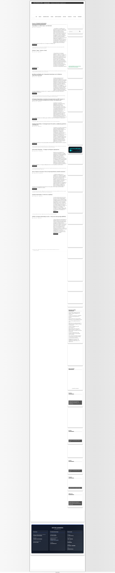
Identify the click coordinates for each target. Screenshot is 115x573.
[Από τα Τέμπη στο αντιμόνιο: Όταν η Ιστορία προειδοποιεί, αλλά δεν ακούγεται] (42, 174)
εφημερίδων (77, 388)
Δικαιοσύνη (47, 168)
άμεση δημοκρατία (43, 168)
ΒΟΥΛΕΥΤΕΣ (54, 95)
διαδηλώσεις (59, 146)
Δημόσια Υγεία (45, 191)
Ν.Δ (45, 249)
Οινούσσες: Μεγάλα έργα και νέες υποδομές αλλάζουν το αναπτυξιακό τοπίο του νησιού (74, 333)
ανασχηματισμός (52, 146)
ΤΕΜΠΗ (41, 169)
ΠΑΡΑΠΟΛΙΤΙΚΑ (44, 146)
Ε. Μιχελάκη (50, 168)
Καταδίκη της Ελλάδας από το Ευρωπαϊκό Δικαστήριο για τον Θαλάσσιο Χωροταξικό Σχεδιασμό (47, 75)
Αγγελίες (74, 16)
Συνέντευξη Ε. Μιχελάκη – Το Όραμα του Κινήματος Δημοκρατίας (45, 149)
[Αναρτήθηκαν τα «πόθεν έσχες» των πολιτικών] (42, 28)
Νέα (36, 16)
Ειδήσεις (40, 16)
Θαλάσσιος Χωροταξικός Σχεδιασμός (37, 96)
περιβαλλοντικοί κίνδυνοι (60, 191)
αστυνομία (55, 146)
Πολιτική (43, 95)
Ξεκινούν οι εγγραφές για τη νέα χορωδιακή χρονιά (74, 327)
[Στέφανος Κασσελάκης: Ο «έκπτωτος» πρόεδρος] (42, 197)
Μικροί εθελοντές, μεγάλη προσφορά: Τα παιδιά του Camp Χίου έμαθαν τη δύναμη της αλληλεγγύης (75, 324)
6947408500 (73, 545)
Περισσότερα (34, 68)
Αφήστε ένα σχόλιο (36, 250)
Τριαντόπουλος (46, 71)
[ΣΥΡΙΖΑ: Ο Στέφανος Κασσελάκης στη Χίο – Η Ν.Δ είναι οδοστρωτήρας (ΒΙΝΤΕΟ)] (42, 219)
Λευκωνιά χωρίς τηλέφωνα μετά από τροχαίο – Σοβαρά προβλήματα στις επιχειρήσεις (74, 313)
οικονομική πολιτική (60, 168)
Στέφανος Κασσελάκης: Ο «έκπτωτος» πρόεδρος (42, 194)
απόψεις (44, 214)
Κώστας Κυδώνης (47, 214)
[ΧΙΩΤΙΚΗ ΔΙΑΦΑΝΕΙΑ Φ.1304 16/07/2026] (75, 51)
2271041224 (69, 545)
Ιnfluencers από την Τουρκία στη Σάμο (74, 487)
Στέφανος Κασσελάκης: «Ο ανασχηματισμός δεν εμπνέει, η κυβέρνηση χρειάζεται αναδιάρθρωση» (49, 124)
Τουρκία (51, 95)
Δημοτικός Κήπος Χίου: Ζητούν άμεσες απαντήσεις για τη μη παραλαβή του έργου (75, 319)
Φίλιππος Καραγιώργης (56, 121)
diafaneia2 (39, 27)
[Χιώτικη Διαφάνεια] (33, 16)
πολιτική (48, 249)
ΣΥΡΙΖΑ (57, 249)
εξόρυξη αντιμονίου (50, 191)
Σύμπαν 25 (51, 121)
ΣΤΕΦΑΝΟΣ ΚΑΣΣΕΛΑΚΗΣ (38, 71)
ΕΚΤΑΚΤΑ (34, 95)
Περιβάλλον (49, 96)
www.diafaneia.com (53, 543)
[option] (75, 501)
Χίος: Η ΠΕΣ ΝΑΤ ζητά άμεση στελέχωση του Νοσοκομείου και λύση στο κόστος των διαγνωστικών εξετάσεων (75, 336)
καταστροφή (54, 191)
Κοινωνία (39, 146)
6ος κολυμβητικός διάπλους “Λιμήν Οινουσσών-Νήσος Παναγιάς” (74, 504)
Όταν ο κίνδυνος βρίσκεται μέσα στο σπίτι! (74, 321)
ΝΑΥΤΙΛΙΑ (39, 95)
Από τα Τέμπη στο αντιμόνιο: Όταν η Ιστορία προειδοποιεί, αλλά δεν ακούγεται (48, 171)
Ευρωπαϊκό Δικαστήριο (62, 95)
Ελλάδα (52, 16)
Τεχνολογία (70, 16)
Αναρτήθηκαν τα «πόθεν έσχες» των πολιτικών (42, 25)
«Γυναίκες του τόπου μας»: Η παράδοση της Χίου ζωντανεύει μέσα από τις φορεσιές (75, 316)
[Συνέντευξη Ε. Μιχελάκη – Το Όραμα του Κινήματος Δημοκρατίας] (42, 152)
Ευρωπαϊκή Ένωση (63, 146)
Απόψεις (34, 191)
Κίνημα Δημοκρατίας (45, 96)
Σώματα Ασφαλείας (58, 16)
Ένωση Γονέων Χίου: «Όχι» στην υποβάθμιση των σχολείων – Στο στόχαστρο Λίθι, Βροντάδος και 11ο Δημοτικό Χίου (74, 340)
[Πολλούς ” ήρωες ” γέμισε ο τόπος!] (42, 53)
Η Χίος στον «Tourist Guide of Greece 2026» (74, 441)
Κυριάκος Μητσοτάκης (42, 249)
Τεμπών (43, 71)
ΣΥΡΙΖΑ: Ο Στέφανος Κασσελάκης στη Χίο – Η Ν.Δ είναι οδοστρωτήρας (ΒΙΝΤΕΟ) (49, 216)
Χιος (43, 169)
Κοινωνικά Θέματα (46, 16)
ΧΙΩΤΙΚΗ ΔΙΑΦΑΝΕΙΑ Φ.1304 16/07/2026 (74, 66)
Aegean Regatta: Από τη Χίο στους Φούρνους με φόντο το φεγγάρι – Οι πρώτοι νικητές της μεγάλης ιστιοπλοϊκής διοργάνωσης (75, 330)
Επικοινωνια (79, 16)
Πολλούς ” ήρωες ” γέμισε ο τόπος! (39, 50)
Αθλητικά (64, 16)
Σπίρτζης (33, 71)
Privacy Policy (57, 572)
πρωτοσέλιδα (74, 388)
